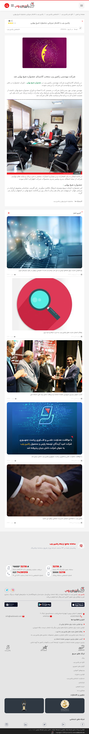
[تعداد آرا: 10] (9, 23)
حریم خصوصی (80, 686)
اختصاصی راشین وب (52, 14)
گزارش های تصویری (78, 666)
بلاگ (83, 658)
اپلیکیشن (81, 682)
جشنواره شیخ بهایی (66, 201)
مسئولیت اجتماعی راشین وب (75, 678)
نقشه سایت (31, 729)
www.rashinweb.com (78, 732)
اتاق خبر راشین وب (67, 14)
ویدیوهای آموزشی (79, 670)
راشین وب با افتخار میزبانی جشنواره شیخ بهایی (28, 14)
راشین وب (56, 201)
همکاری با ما (80, 690)
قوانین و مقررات (79, 674)
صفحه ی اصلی (79, 14)
